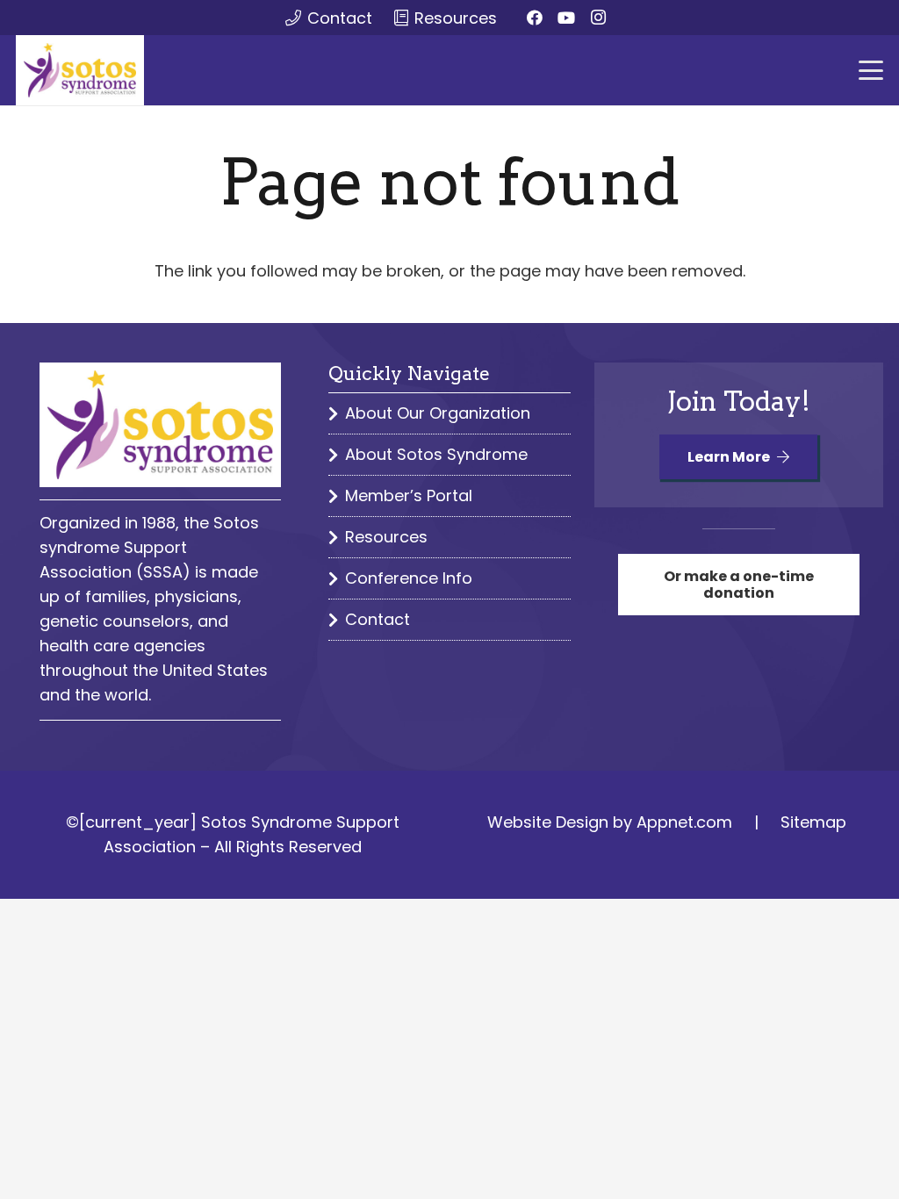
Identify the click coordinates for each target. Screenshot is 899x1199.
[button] (871, 70)
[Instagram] (598, 17)
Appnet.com (684, 822)
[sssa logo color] (80, 70)
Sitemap (813, 822)
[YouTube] (566, 17)
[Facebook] (534, 17)
